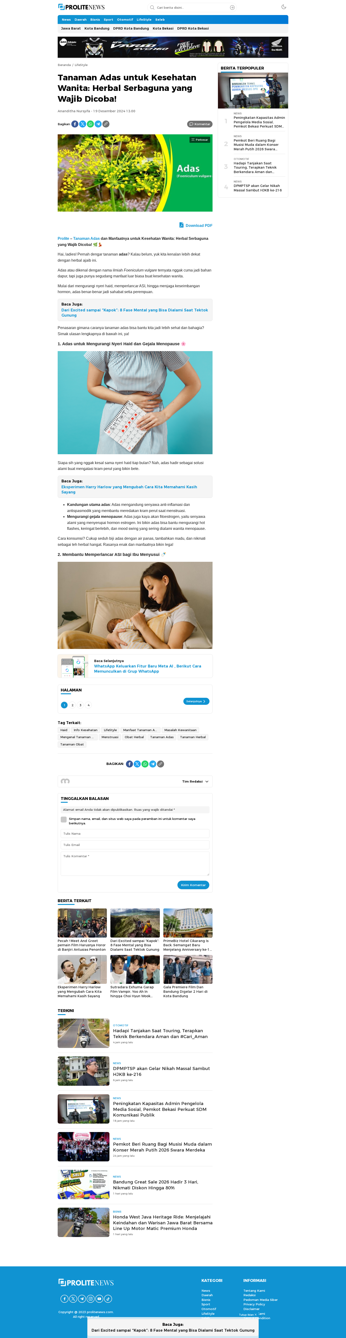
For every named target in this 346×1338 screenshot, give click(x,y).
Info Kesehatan (85, 730)
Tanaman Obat (72, 744)
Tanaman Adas (86, 238)
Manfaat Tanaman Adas (142, 730)
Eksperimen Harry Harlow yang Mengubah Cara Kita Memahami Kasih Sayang (129, 489)
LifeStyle (81, 65)
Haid (63, 730)
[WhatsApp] (90, 124)
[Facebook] (74, 124)
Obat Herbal (134, 737)
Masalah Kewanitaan (180, 730)
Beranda (64, 65)
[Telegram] (98, 124)
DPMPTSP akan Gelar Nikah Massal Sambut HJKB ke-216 (161, 1071)
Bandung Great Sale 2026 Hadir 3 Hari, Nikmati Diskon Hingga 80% (155, 1185)
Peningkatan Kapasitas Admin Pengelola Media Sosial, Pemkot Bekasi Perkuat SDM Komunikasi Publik (160, 1109)
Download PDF (199, 226)
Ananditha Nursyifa (74, 111)
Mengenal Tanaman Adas (79, 737)
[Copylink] (105, 124)
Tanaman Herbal (193, 737)
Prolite (63, 238)
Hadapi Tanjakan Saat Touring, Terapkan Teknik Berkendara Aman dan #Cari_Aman (160, 1033)
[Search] (232, 7)
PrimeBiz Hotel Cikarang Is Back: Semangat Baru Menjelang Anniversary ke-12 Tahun (187, 947)
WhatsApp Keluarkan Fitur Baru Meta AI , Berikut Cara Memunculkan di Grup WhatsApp (147, 669)
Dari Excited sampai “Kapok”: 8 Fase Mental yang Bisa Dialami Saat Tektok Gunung (134, 313)
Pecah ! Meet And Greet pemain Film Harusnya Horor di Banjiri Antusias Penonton (82, 945)
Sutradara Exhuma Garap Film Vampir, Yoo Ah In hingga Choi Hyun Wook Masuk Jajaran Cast (132, 993)
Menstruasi (109, 737)
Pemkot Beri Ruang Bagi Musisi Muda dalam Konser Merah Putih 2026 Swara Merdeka (162, 1147)
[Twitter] (82, 124)
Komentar (202, 124)
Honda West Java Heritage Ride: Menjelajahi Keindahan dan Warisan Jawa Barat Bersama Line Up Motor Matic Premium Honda (163, 1222)
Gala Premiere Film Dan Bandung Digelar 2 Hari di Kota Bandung (185, 991)
